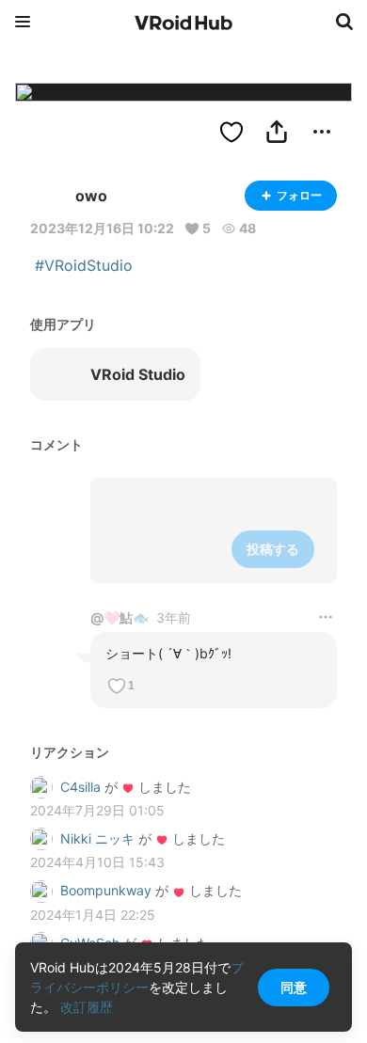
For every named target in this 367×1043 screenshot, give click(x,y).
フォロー (299, 195)
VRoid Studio (137, 374)
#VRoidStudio (84, 265)
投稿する (273, 549)
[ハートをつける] (231, 132)
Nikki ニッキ (97, 838)
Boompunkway (106, 890)
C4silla (80, 787)
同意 (293, 987)
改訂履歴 (86, 1007)
